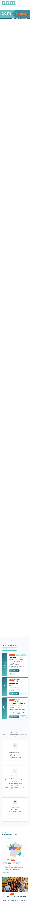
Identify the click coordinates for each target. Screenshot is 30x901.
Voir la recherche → (15, 818)
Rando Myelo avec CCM (15, 657)
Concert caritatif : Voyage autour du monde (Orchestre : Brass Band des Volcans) (17, 703)
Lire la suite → (6, 872)
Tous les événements (9, 649)
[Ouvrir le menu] (26, 3)
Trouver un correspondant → (15, 760)
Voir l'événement (14, 670)
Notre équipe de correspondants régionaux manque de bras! (12, 862)
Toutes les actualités (9, 838)
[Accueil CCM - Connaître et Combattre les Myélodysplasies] (9, 3)
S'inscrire (12, 673)
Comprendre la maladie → (15, 792)
